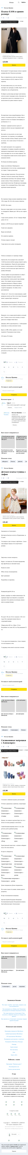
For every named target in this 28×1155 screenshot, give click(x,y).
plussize (20, 461)
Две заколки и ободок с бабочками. (7, 714)
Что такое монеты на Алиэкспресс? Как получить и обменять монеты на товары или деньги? (14, 1015)
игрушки (22, 986)
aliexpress (5, 461)
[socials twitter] (16, 1115)
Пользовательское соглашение (13, 1126)
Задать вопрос (14, 1047)
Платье (13, 461)
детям (14, 986)
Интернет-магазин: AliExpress (8, 55)
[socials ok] (12, 1115)
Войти (24, 2)
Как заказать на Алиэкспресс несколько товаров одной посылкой (14, 1019)
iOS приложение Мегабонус (14, 1036)
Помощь (14, 1044)
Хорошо (14, 1151)
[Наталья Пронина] (2, 8)
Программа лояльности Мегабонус (14, 1031)
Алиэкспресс (14, 730)
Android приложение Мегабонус (14, 1033)
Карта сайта (14, 1055)
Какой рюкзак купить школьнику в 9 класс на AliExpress (7, 451)
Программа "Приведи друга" (14, 1064)
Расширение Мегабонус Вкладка (14, 1041)
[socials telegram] (20, 1115)
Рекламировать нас (14, 1066)
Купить (14, 65)
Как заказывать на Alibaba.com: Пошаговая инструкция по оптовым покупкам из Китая (14, 1009)
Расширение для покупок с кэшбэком (14, 1039)
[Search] (18, 2)
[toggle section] (15, 1022)
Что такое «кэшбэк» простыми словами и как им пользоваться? (14, 1005)
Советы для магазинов (14, 1069)
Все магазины (14, 1049)
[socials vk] (8, 1115)
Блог (14, 1052)
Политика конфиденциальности (14, 1128)
